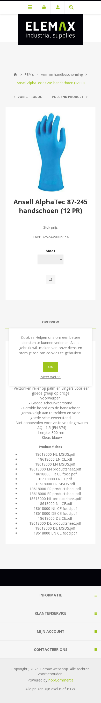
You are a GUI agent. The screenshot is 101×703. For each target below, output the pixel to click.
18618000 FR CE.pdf (55, 478)
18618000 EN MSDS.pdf (55, 464)
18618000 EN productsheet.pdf (55, 469)
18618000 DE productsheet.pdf (55, 523)
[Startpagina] (15, 74)
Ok (50, 367)
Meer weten (50, 376)
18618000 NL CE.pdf (55, 503)
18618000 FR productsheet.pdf (55, 488)
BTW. (71, 688)
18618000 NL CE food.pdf (55, 508)
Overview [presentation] (50, 322)
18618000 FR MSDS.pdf (55, 483)
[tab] (50, 322)
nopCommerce (61, 680)
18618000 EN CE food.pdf (55, 533)
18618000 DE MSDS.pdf (55, 528)
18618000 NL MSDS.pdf (55, 454)
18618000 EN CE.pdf (55, 459)
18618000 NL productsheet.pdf (55, 498)
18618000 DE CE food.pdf (55, 513)
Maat (50, 250)
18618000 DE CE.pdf (55, 518)
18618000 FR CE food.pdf (55, 474)
